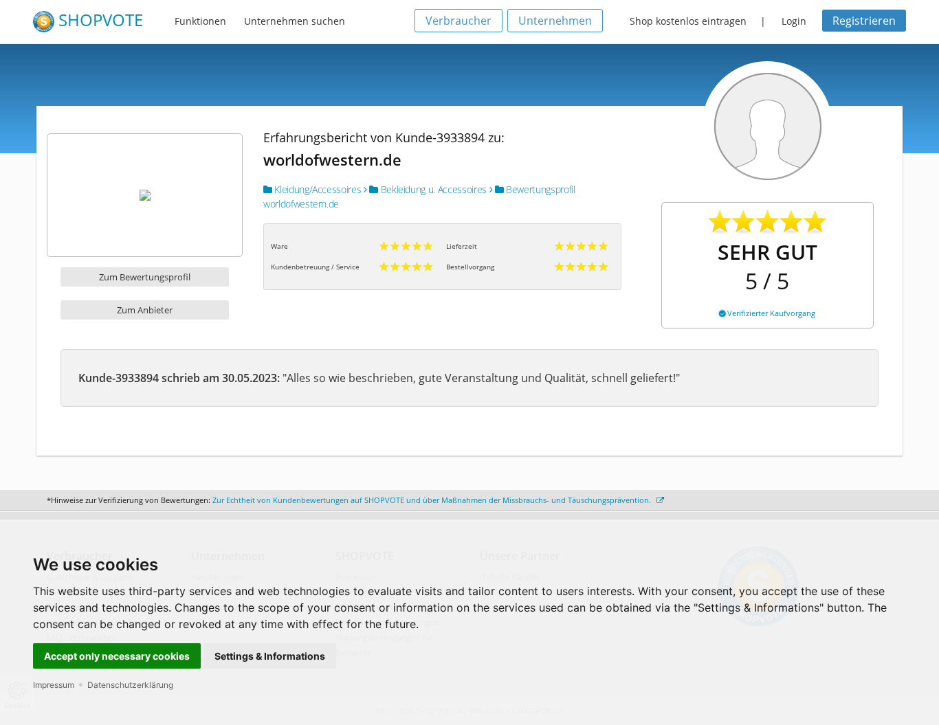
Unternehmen (555, 20)
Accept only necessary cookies (117, 656)
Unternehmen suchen (294, 20)
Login (794, 20)
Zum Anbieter (145, 310)
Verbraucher (458, 20)
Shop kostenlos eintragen (688, 20)
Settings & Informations (269, 656)
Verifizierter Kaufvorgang (770, 313)
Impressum (53, 685)
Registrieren (864, 20)
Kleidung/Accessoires (316, 189)
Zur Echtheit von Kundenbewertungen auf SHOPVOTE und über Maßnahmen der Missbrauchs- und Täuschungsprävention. (432, 500)
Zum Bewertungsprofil (144, 277)
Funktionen (200, 20)
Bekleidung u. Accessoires (432, 189)
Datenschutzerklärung (130, 685)
